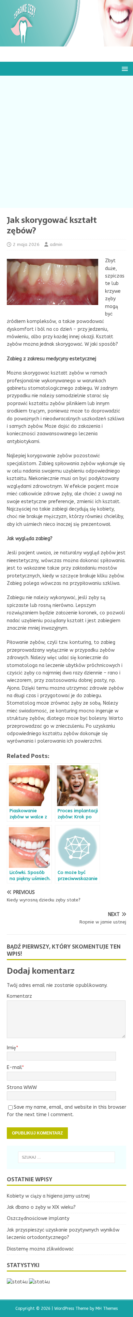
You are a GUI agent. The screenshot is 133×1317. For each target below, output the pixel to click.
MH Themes (106, 1308)
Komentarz (19, 996)
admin (56, 244)
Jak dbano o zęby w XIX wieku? (41, 1207)
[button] (123, 68)
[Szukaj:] (66, 1157)
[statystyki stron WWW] (17, 1282)
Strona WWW (22, 1087)
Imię (11, 1048)
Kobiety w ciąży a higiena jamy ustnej (48, 1196)
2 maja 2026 (26, 244)
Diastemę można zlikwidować (40, 1249)
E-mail (14, 1067)
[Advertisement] (66, 142)
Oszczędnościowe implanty (38, 1218)
